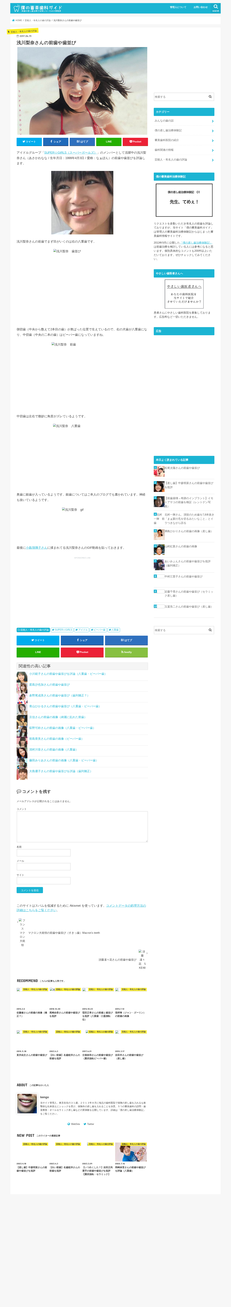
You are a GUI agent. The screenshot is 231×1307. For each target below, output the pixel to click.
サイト (20, 874)
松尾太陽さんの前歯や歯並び (182, 467)
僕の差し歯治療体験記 (131, 1110)
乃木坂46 (182, 1243)
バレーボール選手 (158, 1238)
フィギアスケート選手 (195, 1238)
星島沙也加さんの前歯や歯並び (49, 684)
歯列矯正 (189, 1257)
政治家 (170, 1252)
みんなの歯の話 (164, 120)
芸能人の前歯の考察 (49, 1227)
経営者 (153, 1262)
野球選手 (183, 1262)
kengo (44, 1097)
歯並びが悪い (175, 1257)
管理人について (178, 7)
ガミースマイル (198, 1228)
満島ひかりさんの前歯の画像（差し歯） (189, 531)
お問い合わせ (201, 7)
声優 (161, 1247)
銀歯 (193, 1262)
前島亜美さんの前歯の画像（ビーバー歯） (56, 738)
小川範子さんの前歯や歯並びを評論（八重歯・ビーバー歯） (68, 673)
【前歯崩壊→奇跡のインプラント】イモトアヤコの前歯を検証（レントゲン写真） (189, 502)
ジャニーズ (185, 1233)
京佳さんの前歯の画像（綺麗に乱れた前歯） (58, 717)
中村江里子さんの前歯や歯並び (183, 576)
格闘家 (200, 1252)
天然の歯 (185, 1247)
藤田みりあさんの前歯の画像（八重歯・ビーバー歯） (64, 760)
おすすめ (193, 1219)
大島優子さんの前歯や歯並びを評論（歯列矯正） (61, 771)
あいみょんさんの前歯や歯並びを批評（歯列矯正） (188, 563)
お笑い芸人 (155, 1223)
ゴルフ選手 (155, 1233)
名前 (19, 846)
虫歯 (173, 1262)
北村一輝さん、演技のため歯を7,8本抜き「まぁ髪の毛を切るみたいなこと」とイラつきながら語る (189, 518)
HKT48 (163, 1219)
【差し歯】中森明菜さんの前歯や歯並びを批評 (189, 485)
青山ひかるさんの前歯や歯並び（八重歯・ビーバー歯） (65, 706)
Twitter (90, 1124)
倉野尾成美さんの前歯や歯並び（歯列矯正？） (59, 695)
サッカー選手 (170, 1233)
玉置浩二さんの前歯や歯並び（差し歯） (189, 606)
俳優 (192, 1243)
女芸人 (204, 1247)
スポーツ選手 (200, 1233)
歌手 (164, 1257)
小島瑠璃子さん (36, 547)
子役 (152, 1252)
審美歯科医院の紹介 (167, 140)
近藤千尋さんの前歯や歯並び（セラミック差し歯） (189, 593)
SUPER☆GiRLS (63, 630)
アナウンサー (194, 1223)
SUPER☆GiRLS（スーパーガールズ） (70, 152)
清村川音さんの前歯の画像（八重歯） (53, 749)
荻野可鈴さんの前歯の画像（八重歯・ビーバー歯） (62, 727)
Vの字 (183, 1219)
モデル (153, 1243)
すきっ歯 (168, 1223)
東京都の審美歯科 (185, 1252)
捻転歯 (160, 1252)
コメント (22, 808)
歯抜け (200, 1257)
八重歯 (115, 630)
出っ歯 (153, 1247)
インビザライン (157, 1228)
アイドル (83, 630)
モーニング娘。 (167, 1243)
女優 (195, 1247)
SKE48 (173, 1219)
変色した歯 (172, 1247)
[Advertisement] (48, 587)
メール (20, 860)
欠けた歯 (154, 1257)
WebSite (75, 1124)
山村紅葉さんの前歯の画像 (181, 546)
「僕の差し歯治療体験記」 (196, 242)
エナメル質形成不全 (178, 1228)
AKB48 (153, 1219)
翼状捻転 (163, 1262)
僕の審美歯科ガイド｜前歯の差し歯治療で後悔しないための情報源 (157, 1295)
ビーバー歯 (99, 630)
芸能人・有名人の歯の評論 (35, 630)
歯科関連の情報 (164, 149)
